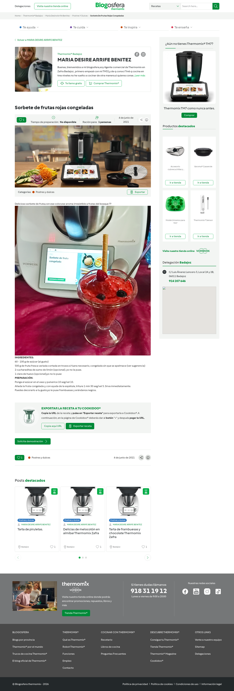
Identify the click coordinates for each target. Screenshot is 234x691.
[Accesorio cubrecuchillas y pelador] (175, 150)
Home (18, 16)
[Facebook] (185, 591)
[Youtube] (196, 591)
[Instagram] (207, 591)
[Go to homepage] (110, 6)
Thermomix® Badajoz (33, 16)
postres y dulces (80, 16)
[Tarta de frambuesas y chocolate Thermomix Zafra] (128, 505)
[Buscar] (216, 6)
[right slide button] (148, 557)
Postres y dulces (26, 520)
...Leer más (139, 75)
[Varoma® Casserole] (203, 150)
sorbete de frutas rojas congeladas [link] (107, 16)
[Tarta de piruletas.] (37, 505)
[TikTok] (218, 591)
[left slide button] (18, 557)
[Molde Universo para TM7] (175, 204)
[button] (165, 6)
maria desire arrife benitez (57, 16)
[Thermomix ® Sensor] (203, 204)
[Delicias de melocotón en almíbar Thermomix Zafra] (83, 505)
